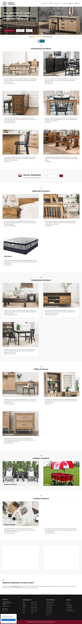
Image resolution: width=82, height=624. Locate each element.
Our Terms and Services (70, 610)
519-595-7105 (76, 3)
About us (67, 602)
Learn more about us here (32, 587)
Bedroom (29, 30)
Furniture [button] (44, 3)
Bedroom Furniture (49, 603)
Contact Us (65, 3)
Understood (9, 619)
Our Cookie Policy (69, 607)
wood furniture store (16, 586)
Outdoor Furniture (49, 610)
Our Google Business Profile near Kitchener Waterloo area (46, 622)
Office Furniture (49, 607)
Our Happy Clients (69, 605)
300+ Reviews (49, 36)
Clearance (48, 614)
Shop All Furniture (9, 30)
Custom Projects (49, 612)
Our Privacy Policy (69, 609)
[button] (73, 2)
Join (61, 175)
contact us (68, 603)
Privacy (11, 622)
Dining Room (20, 30)
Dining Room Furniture (50, 602)
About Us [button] (57, 3)
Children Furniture (49, 609)
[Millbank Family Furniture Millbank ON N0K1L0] (8, 3)
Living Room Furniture (50, 605)
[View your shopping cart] (70, 2)
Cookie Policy (7, 622)
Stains (51, 3)
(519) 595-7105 (7, 606)
